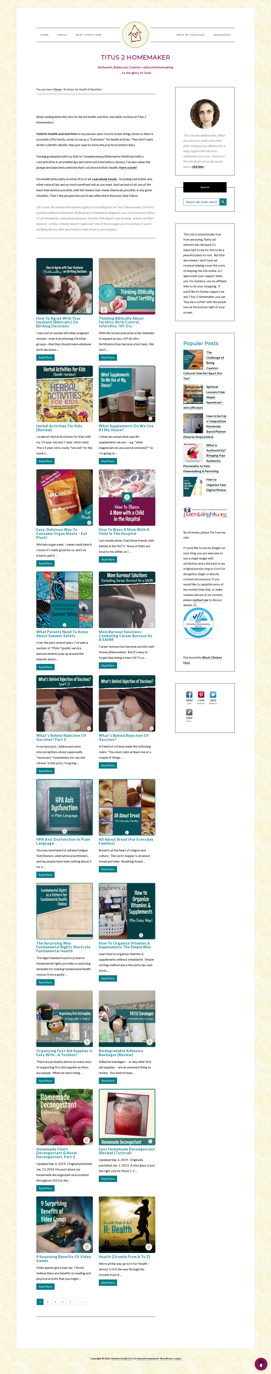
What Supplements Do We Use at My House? (126, 428)
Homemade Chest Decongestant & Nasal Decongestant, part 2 (56, 1153)
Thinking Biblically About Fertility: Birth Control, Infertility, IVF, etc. (121, 322)
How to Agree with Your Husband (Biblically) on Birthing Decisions (58, 322)
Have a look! (128, 167)
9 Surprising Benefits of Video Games (63, 1258)
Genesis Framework (148, 1358)
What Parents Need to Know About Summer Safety (62, 634)
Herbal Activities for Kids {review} (59, 428)
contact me (200, 600)
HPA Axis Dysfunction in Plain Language (63, 841)
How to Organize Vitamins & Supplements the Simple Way (125, 945)
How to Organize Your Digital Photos (216, 485)
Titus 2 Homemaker (135, 35)
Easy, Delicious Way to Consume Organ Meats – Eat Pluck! (61, 533)
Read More (45, 357)
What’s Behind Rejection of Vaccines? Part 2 (61, 737)
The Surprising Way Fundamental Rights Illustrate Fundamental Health (63, 947)
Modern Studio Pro (122, 1358)
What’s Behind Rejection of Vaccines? (124, 737)
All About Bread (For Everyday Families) (126, 841)
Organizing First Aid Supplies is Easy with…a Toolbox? (64, 1053)
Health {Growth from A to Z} (124, 1256)
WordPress (166, 1358)
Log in (177, 1358)
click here (198, 166)
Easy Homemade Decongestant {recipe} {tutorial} (127, 1151)
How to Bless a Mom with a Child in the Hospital (124, 531)
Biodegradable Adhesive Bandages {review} (121, 1053)
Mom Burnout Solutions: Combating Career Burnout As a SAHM (126, 636)
